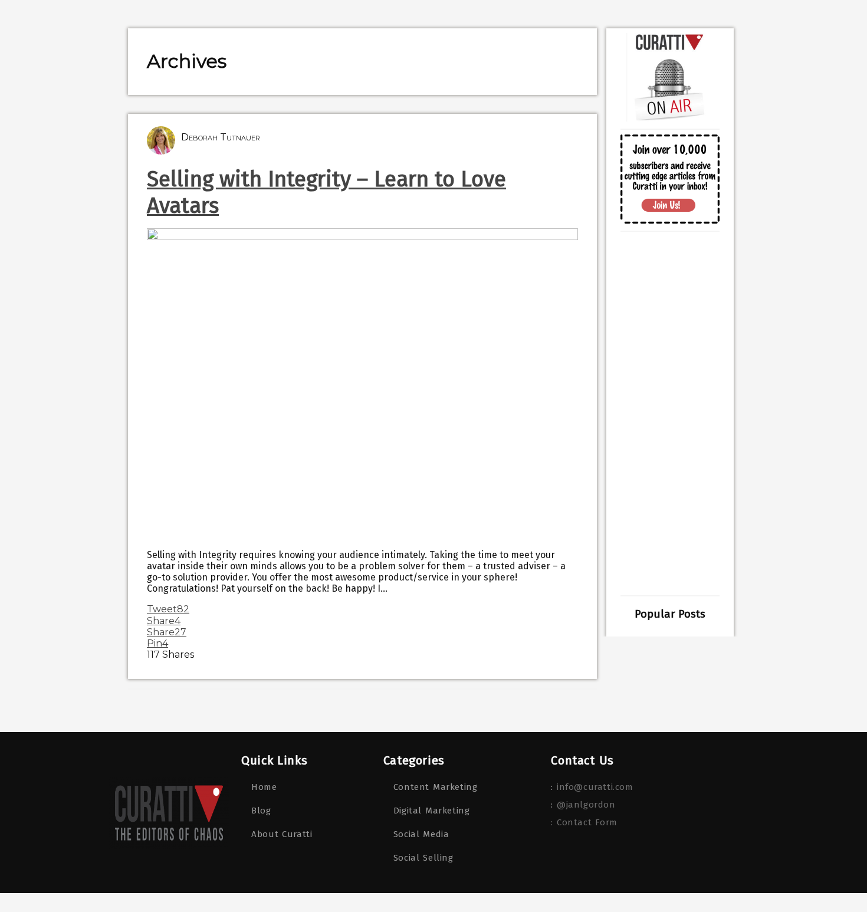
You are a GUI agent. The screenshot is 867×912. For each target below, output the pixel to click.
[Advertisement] (670, 413)
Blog (261, 810)
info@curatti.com (595, 787)
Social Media (421, 834)
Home (264, 787)
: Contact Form (584, 822)
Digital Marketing (431, 810)
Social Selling (423, 857)
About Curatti (281, 834)
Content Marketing (435, 787)
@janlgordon (586, 804)
